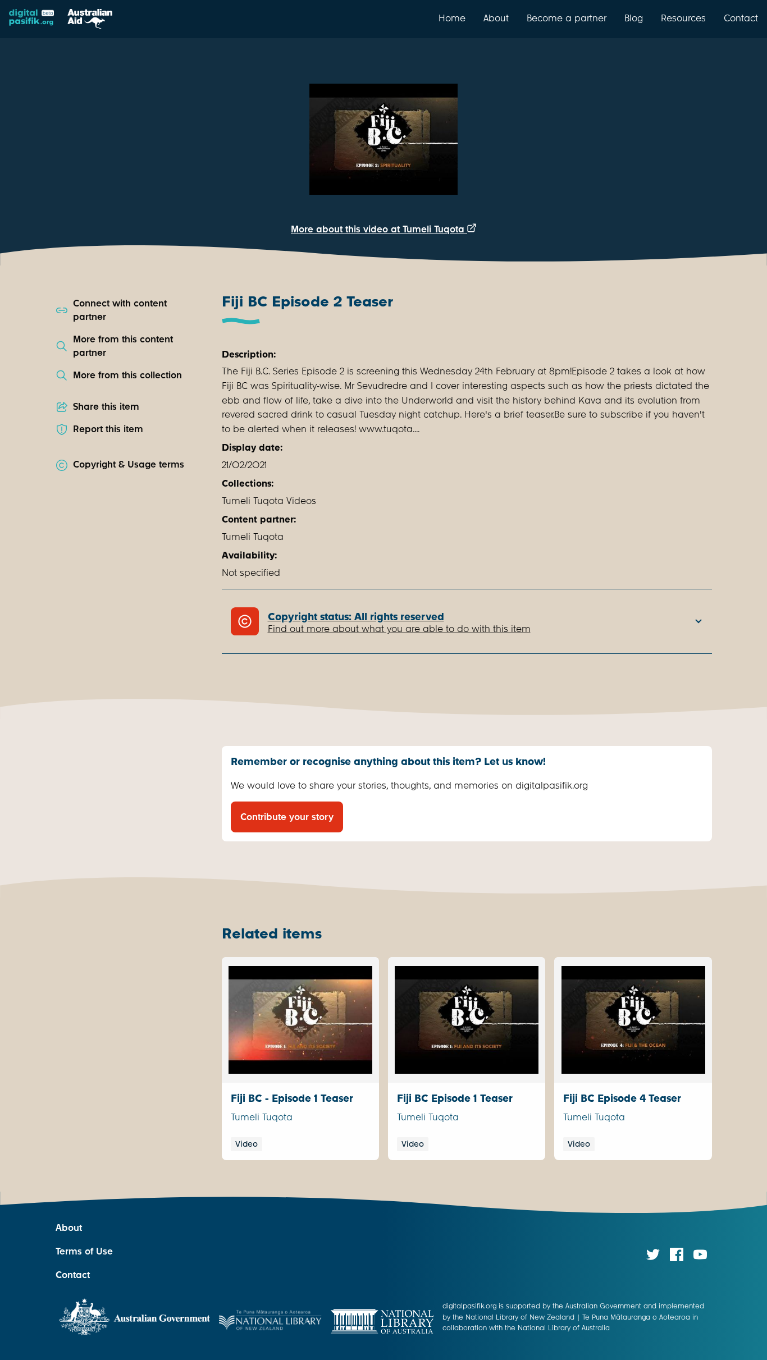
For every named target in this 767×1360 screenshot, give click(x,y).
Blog (633, 18)
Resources (683, 18)
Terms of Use (84, 1251)
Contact (741, 18)
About (496, 18)
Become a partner (566, 18)
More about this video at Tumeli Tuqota (379, 229)
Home (452, 18)
